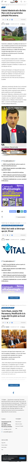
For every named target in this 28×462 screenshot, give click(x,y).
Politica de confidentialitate (8, 458)
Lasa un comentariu (21, 217)
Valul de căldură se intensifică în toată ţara (13, 172)
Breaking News (5, 225)
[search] (21, 1)
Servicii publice (14, 225)
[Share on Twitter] (7, 19)
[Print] (12, 19)
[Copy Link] (10, 19)
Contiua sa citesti (14, 297)
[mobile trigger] (2, 2)
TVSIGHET (7, 23)
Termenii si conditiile (7, 459)
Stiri (3, 7)
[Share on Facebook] (5, 19)
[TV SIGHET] (14, 1)
